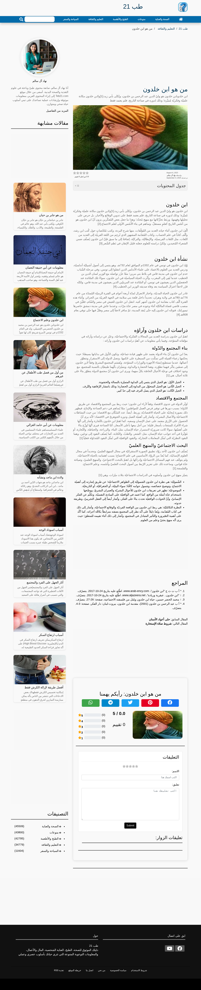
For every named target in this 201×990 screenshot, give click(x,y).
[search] (21, 19)
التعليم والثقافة (95, 19)
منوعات (141, 19)
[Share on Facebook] (170, 703)
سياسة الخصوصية (118, 970)
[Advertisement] (130, 59)
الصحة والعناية (162, 19)
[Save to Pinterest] (150, 703)
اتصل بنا (89, 970)
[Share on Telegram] (110, 703)
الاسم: (175, 771)
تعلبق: (175, 784)
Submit (130, 825)
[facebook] (180, 948)
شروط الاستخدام (139, 970)
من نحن (101, 970)
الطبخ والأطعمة (120, 19)
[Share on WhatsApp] (91, 703)
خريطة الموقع (74, 970)
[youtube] (169, 948)
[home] (181, 19)
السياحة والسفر (71, 19)
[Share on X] (130, 703)
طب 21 (183, 28)
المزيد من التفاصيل (57, 110)
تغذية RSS (59, 970)
